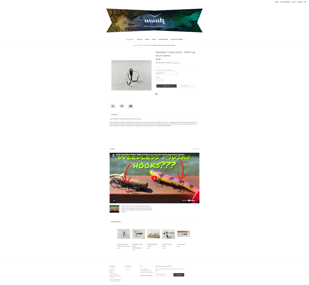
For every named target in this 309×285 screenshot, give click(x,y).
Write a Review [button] (176, 62)
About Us (139, 39)
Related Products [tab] (116, 221)
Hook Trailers (181, 244)
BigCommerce (118, 279)
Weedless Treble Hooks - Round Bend (123, 245)
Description (114, 114)
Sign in (294, 2)
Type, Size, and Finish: (164, 70)
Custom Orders (163, 39)
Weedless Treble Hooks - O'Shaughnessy (137, 246)
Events (147, 39)
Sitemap (112, 277)
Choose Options (123, 235)
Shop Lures (129, 39)
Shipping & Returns (177, 39)
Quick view (122, 232)
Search (277, 2)
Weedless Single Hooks (152, 245)
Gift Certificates (285, 2)
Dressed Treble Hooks (167, 245)
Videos (154, 39)
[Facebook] (156, 94)
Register (300, 2)
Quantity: (158, 77)
